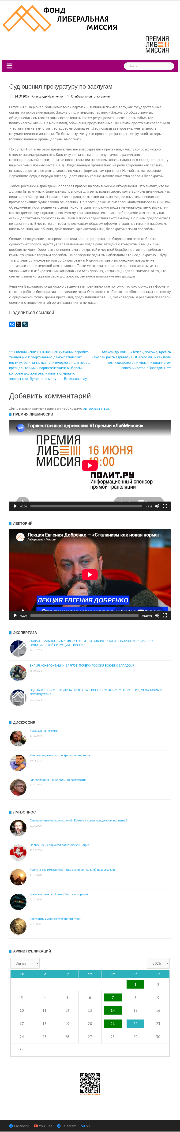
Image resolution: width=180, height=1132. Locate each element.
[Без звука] (157, 506)
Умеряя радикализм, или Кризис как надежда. (60, 755)
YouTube (45, 1126)
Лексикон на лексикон (44, 730)
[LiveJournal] (25, 324)
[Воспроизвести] (15, 506)
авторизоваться (96, 408)
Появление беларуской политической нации (59, 845)
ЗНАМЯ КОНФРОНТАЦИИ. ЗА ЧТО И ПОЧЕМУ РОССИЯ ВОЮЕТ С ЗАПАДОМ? (82, 665)
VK (88, 1126)
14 (113, 1010)
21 (113, 1023)
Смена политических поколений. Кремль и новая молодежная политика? (78, 820)
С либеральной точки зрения (91, 96)
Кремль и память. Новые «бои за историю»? (59, 894)
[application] (90, 465)
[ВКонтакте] (12, 324)
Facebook (21, 1126)
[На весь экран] (164, 506)
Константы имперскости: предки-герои (55, 919)
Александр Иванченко (47, 96)
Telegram (69, 1126)
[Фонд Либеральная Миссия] (60, 18)
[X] (18, 324)
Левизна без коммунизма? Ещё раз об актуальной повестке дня (72, 869)
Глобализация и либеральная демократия (58, 780)
